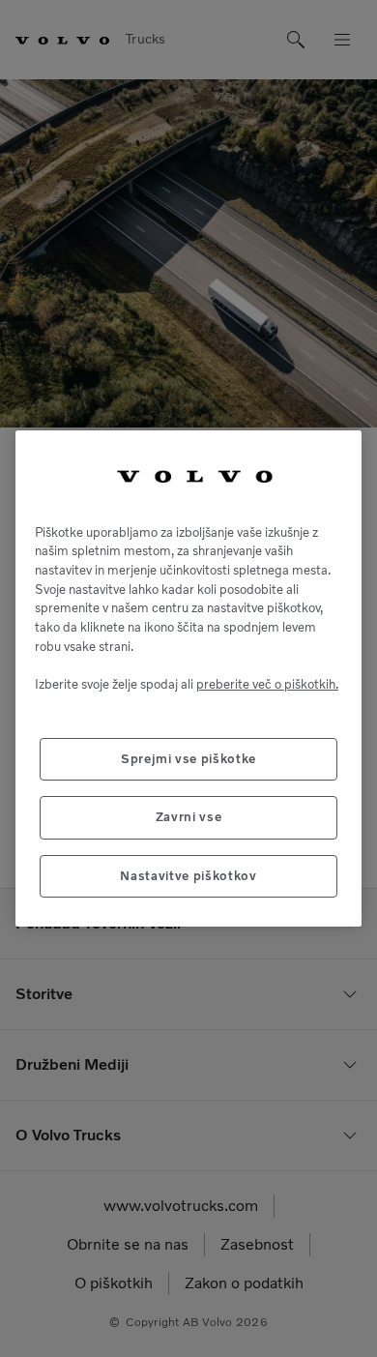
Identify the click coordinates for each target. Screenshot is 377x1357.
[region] (188, 678)
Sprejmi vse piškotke (188, 759)
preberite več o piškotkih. (267, 684)
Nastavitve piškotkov (188, 876)
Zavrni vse (189, 817)
